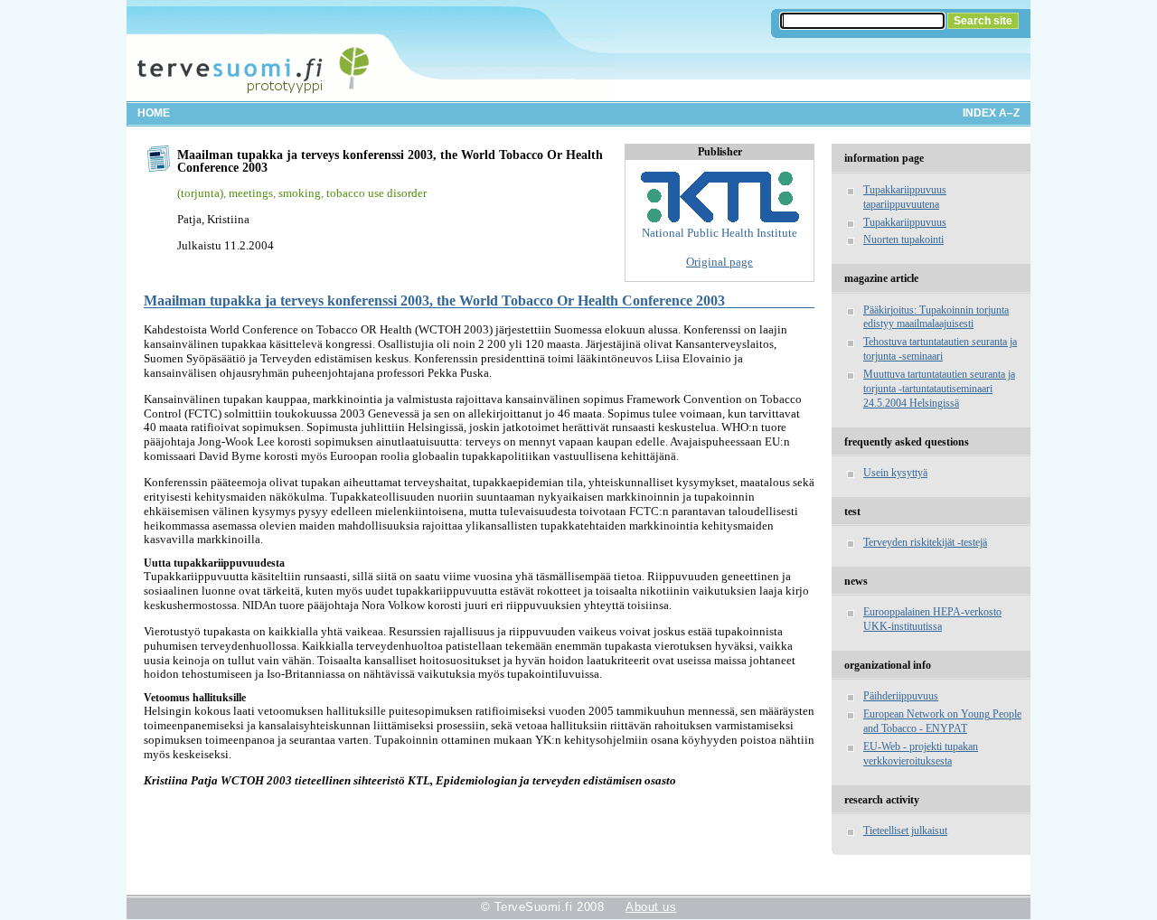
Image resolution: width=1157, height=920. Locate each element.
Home (153, 113)
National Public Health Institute (719, 232)
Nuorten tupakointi (903, 239)
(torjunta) (200, 193)
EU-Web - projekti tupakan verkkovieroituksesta (920, 753)
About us (651, 907)
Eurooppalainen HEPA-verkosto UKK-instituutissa (932, 619)
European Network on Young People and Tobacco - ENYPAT (942, 721)
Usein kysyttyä (895, 472)
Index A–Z (991, 113)
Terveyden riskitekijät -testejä (925, 542)
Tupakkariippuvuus (904, 222)
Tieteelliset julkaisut (905, 830)
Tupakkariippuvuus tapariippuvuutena (904, 197)
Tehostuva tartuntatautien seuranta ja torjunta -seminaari (940, 348)
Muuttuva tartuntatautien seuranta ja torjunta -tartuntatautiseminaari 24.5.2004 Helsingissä (939, 388)
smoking (299, 193)
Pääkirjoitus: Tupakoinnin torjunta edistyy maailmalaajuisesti (936, 317)
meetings (251, 193)
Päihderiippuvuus (900, 696)
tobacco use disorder (376, 193)
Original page (719, 261)
